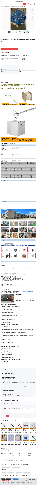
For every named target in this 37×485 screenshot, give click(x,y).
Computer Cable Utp (19, 473)
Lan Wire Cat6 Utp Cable (5, 475)
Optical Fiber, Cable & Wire (14, 6)
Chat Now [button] (28, 49)
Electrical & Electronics (7, 6)
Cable (8, 326)
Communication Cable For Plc (6, 466)
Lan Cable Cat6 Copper (26, 473)
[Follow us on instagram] (32, 479)
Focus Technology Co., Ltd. (12, 482)
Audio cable (29, 455)
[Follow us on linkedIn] (26, 480)
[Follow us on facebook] (29, 479)
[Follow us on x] (30, 479)
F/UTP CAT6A (29, 453)
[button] (1, 1)
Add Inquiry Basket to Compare (19, 34)
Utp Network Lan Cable (11, 473)
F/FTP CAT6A (11, 455)
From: (5, 403)
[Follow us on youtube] (33, 479)
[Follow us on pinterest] (34, 479)
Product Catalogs (13, 450)
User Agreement (23, 482)
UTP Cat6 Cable (3, 453)
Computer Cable (4, 464)
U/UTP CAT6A (20, 453)
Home (2, 6)
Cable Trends (17, 475)
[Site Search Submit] (24, 4)
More (1, 477)
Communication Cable (22, 6)
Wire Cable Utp (4, 473)
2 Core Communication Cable (16, 466)
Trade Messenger (15, 479)
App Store (3, 479)
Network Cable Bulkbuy (24, 475)
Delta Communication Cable (25, 464)
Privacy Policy (32, 482)
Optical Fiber (10, 464)
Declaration (28, 482)
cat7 (19, 455)
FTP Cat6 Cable (12, 453)
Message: (4, 408)
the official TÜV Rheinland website (27, 291)
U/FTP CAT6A (3, 455)
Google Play (9, 479)
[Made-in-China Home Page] (18, 1)
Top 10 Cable (12, 475)
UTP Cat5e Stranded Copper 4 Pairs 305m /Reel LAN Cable (18, 442)
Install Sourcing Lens (5, 480)
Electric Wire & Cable (16, 464)
